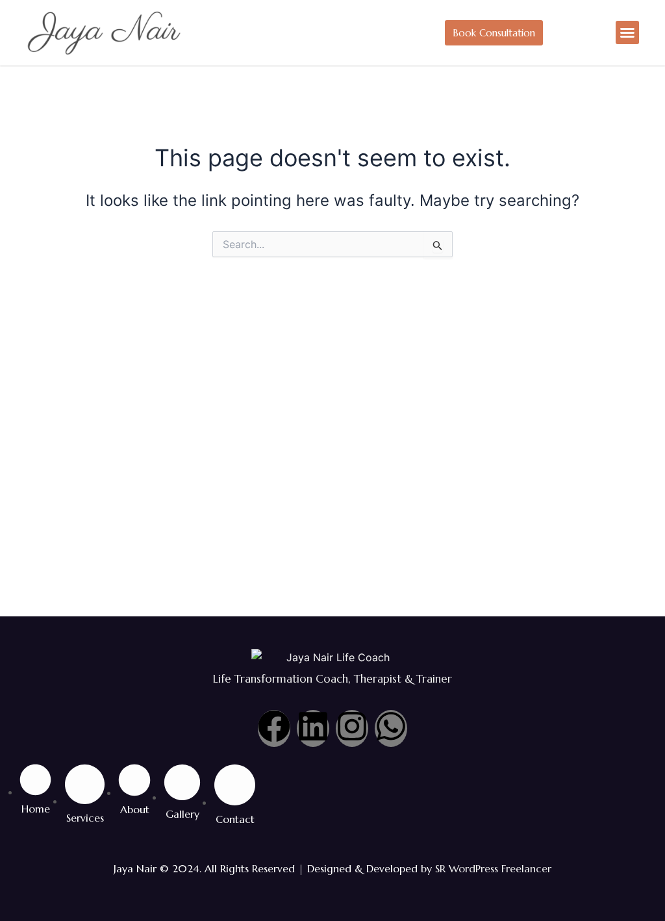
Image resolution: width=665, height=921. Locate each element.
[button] (627, 32)
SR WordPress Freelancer (493, 868)
